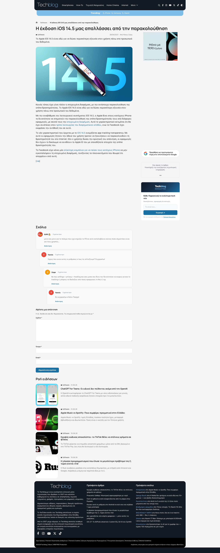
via (38, 161)
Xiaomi (126, 13)
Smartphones (67, 5)
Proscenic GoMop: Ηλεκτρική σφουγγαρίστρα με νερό (107, 495)
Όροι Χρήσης (40, 541)
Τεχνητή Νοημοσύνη (95, 5)
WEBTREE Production (60, 544)
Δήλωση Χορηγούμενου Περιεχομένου (93, 541)
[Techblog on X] (174, 5)
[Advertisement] (84, 193)
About (50, 544)
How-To (79, 5)
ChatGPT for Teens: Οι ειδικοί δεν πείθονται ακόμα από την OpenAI (94, 388)
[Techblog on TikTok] (178, 5)
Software (41, 35)
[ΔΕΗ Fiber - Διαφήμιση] (160, 46)
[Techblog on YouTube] (170, 5)
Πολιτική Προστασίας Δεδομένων (57, 541)
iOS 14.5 (81, 133)
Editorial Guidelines (145, 541)
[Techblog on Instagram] (166, 5)
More (133, 5)
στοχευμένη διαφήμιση (78, 122)
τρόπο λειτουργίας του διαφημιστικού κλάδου (78, 125)
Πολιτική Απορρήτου (169, 217)
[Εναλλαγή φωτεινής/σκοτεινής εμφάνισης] (182, 5)
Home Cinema (113, 5)
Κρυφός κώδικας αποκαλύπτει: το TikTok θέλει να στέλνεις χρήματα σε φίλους (96, 438)
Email (38, 357)
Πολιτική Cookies (74, 541)
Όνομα (39, 346)
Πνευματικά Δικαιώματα (115, 541)
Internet (125, 5)
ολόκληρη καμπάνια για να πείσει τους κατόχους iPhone (92, 150)
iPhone (107, 13)
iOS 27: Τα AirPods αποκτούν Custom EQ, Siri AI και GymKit (109, 522)
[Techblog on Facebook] (162, 5)
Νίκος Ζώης (127, 35)
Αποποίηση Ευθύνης (131, 541)
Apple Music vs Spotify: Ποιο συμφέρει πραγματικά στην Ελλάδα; (93, 412)
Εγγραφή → (160, 213)
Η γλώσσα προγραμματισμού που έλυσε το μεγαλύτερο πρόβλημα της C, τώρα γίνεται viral (96, 462)
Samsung (117, 13)
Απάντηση (48, 246)
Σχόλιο (39, 318)
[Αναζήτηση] (159, 5)
